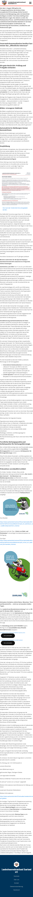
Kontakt (16, 883)
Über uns (16, 879)
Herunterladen (8, 635)
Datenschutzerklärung (16, 886)
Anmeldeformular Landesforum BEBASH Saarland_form (12, 632)
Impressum (16, 890)
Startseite (16, 876)
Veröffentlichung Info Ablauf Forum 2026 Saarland (11, 640)
